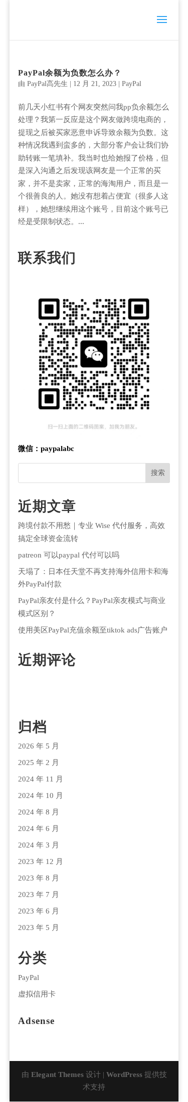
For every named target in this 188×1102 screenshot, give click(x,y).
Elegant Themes (57, 1074)
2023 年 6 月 (38, 911)
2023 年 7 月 (38, 894)
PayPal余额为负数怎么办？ (70, 72)
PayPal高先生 (47, 84)
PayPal (131, 84)
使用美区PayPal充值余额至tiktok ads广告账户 (92, 630)
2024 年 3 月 (38, 845)
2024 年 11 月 (40, 779)
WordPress (124, 1074)
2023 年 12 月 (40, 862)
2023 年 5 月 (38, 928)
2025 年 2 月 (38, 762)
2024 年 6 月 (38, 828)
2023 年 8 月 (38, 878)
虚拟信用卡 (37, 994)
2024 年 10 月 (40, 796)
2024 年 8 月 (38, 812)
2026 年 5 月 (38, 746)
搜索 (158, 472)
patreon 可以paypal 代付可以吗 (68, 555)
